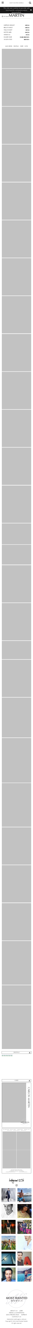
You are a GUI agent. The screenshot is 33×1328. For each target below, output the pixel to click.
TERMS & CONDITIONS (16, 1313)
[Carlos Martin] (16, 58)
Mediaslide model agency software (16, 1319)
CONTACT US (16, 1317)
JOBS (21, 1311)
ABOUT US (13, 1311)
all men (6, 16)
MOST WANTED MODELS (16, 3)
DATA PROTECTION (12, 1315)
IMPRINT (24, 1315)
